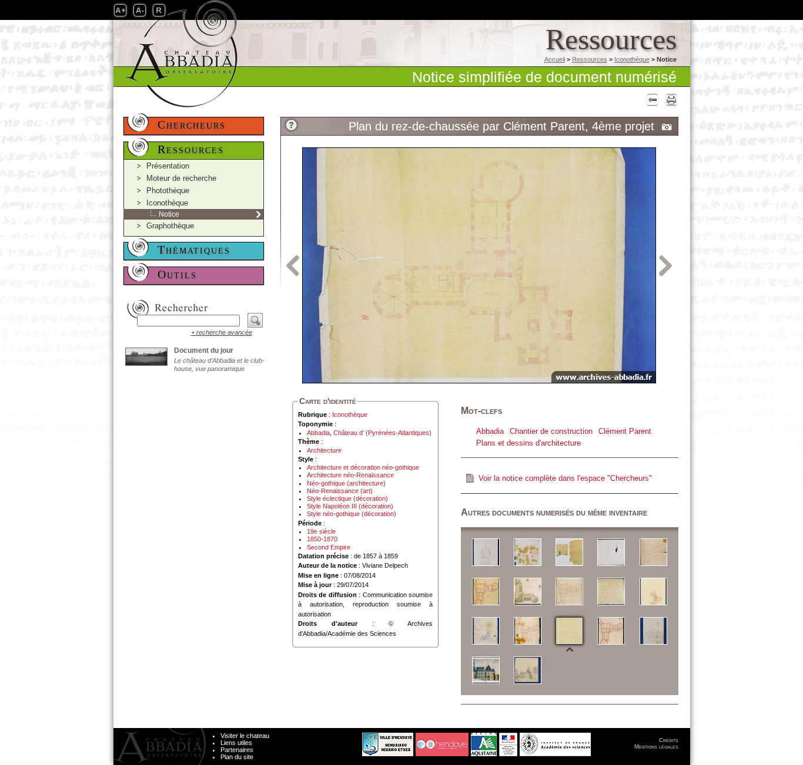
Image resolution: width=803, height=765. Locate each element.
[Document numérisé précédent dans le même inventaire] (292, 264)
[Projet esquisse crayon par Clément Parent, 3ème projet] (527, 669)
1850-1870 (322, 538)
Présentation (167, 165)
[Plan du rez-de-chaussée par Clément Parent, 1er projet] (653, 591)
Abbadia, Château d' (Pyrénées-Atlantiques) (369, 432)
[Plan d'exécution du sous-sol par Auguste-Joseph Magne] (611, 551)
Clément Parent (624, 431)
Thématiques (194, 249)
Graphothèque (170, 225)
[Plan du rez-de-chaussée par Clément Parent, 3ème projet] (527, 630)
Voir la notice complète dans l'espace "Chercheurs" (565, 478)
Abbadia (490, 431)
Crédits (668, 740)
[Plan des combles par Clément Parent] (653, 551)
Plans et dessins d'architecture (528, 443)
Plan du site (236, 756)
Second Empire (328, 547)
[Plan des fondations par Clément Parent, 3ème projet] (486, 591)
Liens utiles (236, 742)
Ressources (589, 59)
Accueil (554, 59)
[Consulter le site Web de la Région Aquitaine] (484, 741)
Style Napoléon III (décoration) (350, 506)
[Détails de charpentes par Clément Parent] (527, 551)
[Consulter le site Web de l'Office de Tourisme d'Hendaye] (442, 741)
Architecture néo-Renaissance (350, 474)
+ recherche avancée (221, 332)
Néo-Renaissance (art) (340, 490)
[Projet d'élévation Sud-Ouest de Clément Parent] (653, 630)
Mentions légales (656, 746)
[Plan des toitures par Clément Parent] (527, 591)
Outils (177, 274)
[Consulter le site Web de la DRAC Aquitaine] (508, 741)
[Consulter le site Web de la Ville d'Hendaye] (343, 741)
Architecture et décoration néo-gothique (363, 467)
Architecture (324, 450)
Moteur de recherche (181, 178)
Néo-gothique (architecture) (346, 483)
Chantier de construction (551, 431)
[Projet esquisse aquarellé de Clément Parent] (486, 669)
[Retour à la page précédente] (651, 99)
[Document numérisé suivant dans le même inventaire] (665, 264)
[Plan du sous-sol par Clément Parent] (611, 630)
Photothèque (167, 190)
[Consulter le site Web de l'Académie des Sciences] (555, 741)
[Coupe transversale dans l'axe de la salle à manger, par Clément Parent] (486, 551)
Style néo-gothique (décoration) (351, 513)
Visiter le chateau (244, 735)
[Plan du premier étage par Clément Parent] (569, 591)
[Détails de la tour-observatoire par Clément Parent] (569, 551)
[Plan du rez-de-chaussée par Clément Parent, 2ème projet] (486, 630)
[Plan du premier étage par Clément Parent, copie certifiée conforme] (611, 591)
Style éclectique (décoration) (347, 498)
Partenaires (236, 749)
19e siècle (321, 531)
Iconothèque (632, 59)
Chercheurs (192, 124)
